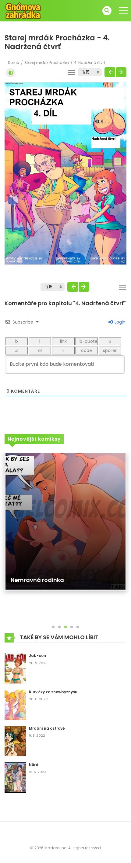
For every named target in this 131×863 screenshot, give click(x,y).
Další (121, 72)
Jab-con (37, 655)
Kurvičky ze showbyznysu (53, 691)
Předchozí (109, 72)
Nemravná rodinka (37, 580)
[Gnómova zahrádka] (23, 10)
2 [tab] (59, 627)
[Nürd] (15, 777)
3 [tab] (65, 627)
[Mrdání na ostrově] (15, 741)
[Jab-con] (15, 668)
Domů (13, 62)
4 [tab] (72, 627)
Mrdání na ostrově (47, 728)
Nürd (33, 764)
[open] (123, 10)
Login (119, 322)
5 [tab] (78, 627)
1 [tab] (53, 627)
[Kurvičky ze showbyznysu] (15, 704)
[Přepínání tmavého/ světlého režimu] (10, 72)
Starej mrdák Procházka (46, 62)
